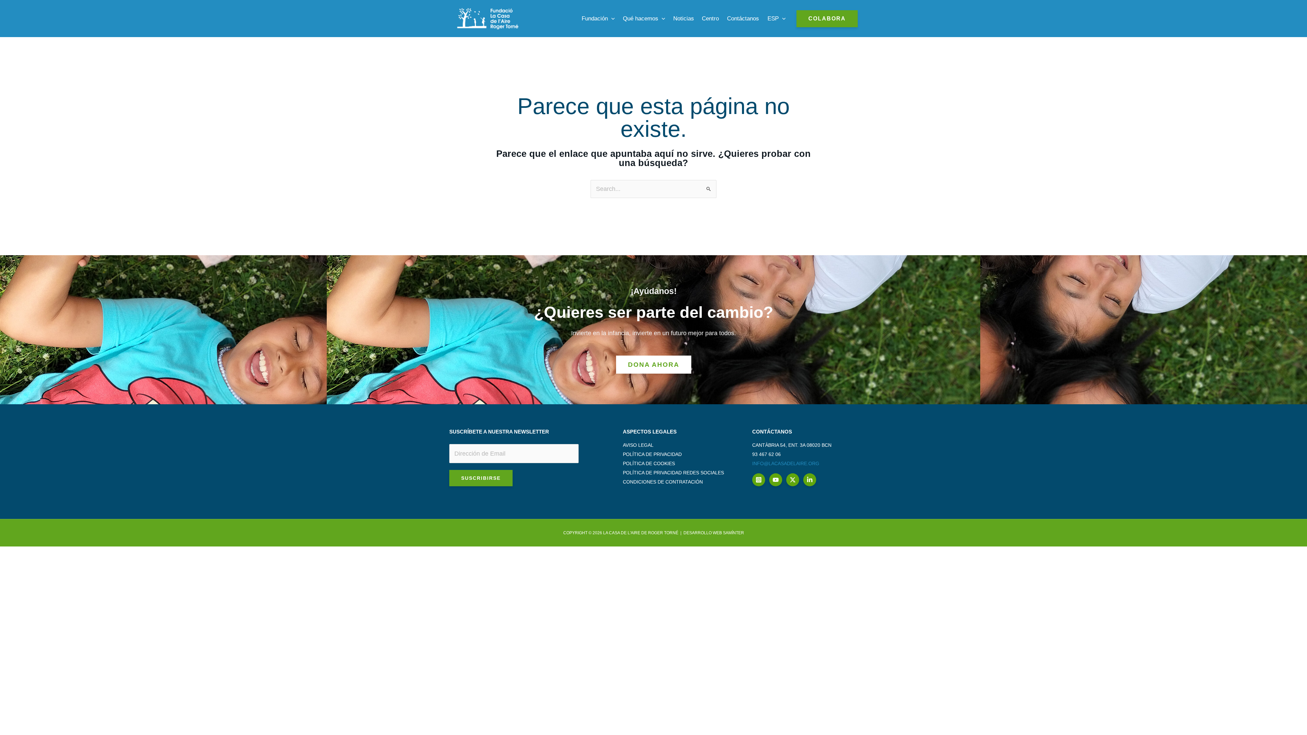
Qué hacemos (640, 18)
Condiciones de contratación (663, 482)
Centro (710, 18)
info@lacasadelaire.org (785, 463)
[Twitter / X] (792, 479)
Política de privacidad (652, 454)
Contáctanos (743, 18)
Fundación (595, 18)
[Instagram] (758, 479)
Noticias (683, 18)
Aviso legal (638, 445)
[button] (611, 19)
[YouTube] (775, 479)
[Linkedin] (809, 479)
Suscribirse (481, 478)
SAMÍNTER (733, 532)
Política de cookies (649, 463)
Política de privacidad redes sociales (673, 472)
